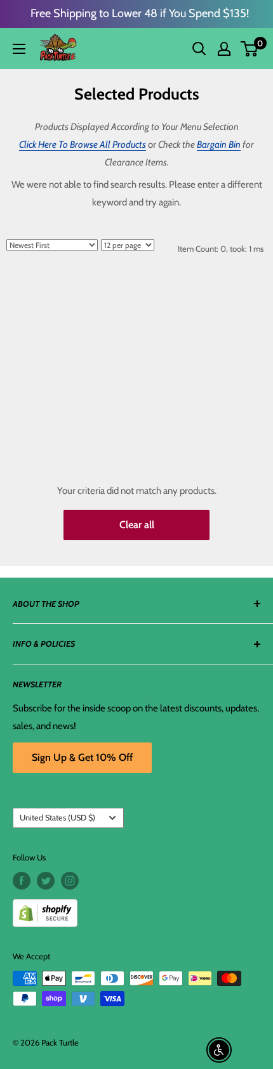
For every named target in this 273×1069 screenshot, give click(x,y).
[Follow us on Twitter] (46, 881)
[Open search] (199, 49)
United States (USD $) (57, 817)
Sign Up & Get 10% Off (82, 757)
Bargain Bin (219, 144)
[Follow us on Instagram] (70, 881)
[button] (249, 48)
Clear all (136, 525)
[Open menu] (19, 49)
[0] (250, 48)
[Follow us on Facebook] (21, 881)
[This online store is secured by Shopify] (136, 908)
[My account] (224, 49)
